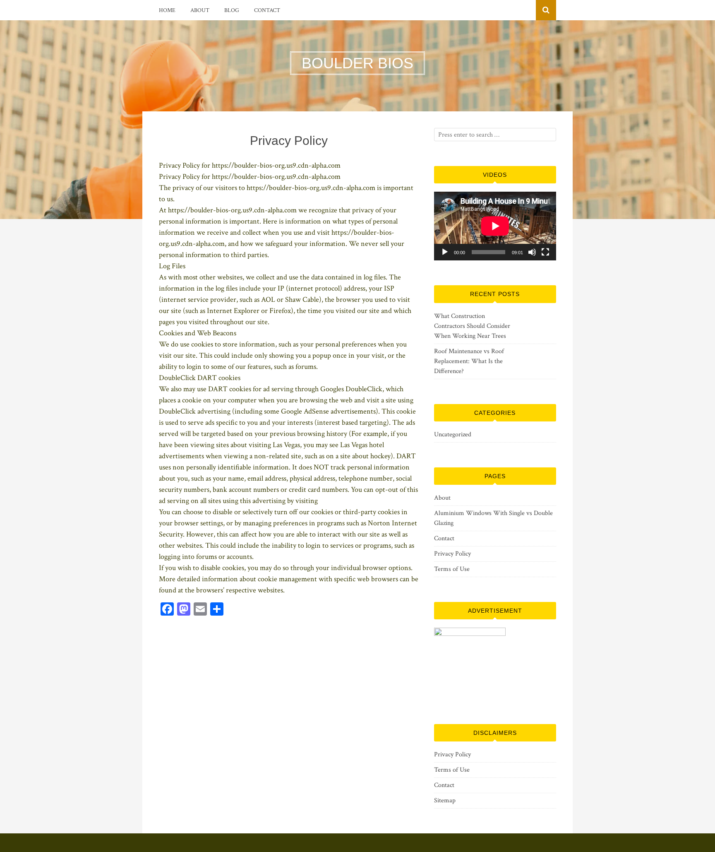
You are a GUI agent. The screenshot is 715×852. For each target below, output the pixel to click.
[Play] (445, 252)
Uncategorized (452, 434)
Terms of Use (452, 569)
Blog (231, 10)
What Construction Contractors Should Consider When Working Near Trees (472, 326)
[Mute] (532, 252)
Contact (267, 10)
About (199, 10)
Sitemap (445, 800)
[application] (495, 226)
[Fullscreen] (545, 252)
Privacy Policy (452, 553)
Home (167, 10)
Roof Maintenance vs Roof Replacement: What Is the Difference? (469, 361)
